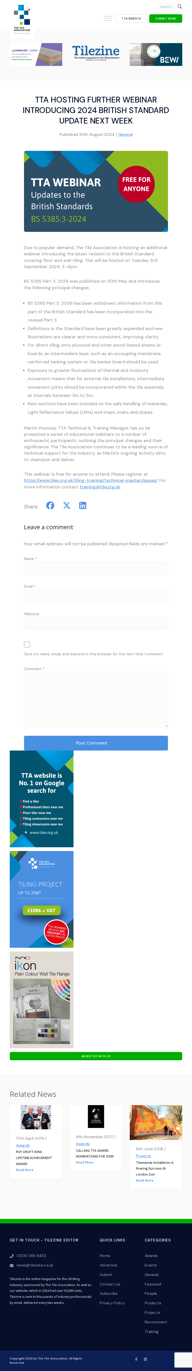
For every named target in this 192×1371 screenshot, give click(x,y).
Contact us (110, 1284)
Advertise (109, 1265)
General (125, 134)
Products (153, 1303)
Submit (106, 1274)
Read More (25, 1170)
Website (31, 613)
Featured (153, 1284)
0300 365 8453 (31, 1255)
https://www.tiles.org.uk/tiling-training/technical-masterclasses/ (90, 480)
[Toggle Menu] (108, 20)
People (151, 1293)
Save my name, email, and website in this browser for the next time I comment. (94, 654)
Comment (34, 668)
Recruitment (156, 1322)
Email (30, 586)
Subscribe (109, 1293)
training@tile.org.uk (100, 487)
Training (151, 1331)
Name (30, 558)
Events (151, 1265)
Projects (143, 1155)
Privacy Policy (112, 1303)
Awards (23, 1145)
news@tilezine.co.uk (35, 1265)
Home (105, 1255)
